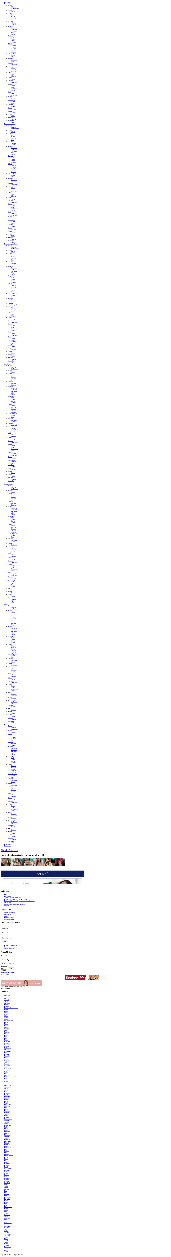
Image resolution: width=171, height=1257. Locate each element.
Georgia (10, 114)
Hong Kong (7, 1141)
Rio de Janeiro (8, 1207)
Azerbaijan (11, 120)
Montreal (6, 1178)
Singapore (7, 1060)
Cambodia (7, 1012)
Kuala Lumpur (8, 1155)
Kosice (13, 61)
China (6, 1016)
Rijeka (13, 90)
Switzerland (7, 1068)
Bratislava (14, 60)
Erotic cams (7, 846)
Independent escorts (9, 124)
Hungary (10, 63)
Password (5, 933)
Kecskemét (7, 1147)
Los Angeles (7, 1157)
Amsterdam (7, 1087)
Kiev (12, 15)
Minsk (13, 12)
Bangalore (7, 1093)
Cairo (5, 1114)
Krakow (13, 48)
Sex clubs (7, 364)
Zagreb (13, 85)
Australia (6, 1000)
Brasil (6, 1011)
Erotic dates (7, 844)
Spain (5, 1067)
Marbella (6, 1170)
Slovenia (10, 80)
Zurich (6, 1251)
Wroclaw (13, 50)
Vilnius (13, 68)
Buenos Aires (8, 1119)
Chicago (6, 1122)
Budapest (14, 64)
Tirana (13, 112)
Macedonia (11, 104)
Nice (5, 1184)
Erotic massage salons (10, 244)
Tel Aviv (6, 1232)
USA (5, 1078)
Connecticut (7, 1125)
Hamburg (7, 1139)
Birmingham (7, 1104)
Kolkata (6, 1151)
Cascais (6, 1117)
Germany (7, 1027)
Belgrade (13, 93)
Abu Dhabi (7, 1085)
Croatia (10, 84)
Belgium (6, 1006)
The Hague (7, 1234)
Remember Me (6, 938)
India (5, 1033)
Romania (10, 26)
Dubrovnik (14, 88)
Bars (5, 724)
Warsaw (13, 45)
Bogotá (6, 1103)
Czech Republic (12, 53)
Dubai (6, 1128)
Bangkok (6, 1095)
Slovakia (10, 58)
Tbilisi (13, 116)
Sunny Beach (8, 1226)
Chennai (6, 1120)
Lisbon (6, 1162)
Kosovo (10, 108)
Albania (10, 111)
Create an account (9, 948)
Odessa (13, 16)
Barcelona (7, 1096)
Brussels (6, 1109)
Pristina (13, 109)
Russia (10, 5)
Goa (5, 1138)
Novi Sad (14, 95)
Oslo (5, 1191)
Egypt (6, 1022)
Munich (6, 1181)
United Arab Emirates (10, 1077)
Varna (13, 39)
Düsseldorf (7, 1135)
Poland (10, 44)
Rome (6, 1205)
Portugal (6, 1054)
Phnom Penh (7, 1197)
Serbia (9, 92)
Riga (12, 74)
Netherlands (7, 1048)
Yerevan (13, 119)
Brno (12, 56)
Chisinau (13, 23)
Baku (12, 122)
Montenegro (11, 100)
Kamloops (7, 1144)
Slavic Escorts (9, 850)
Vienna (6, 1239)
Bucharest (14, 28)
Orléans (6, 1189)
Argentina (7, 995)
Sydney (6, 1227)
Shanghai (7, 1213)
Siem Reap (7, 1215)
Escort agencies (8, 4)
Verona (6, 1240)
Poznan (13, 52)
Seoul (5, 1211)
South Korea (7, 1065)
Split (12, 87)
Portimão (6, 1194)
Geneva (6, 1136)
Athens (6, 1090)
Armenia (10, 117)
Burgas (13, 40)
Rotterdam (7, 1208)
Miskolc (6, 1176)
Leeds (6, 1159)
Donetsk (13, 18)
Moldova (10, 21)
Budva (13, 103)
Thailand (6, 1070)
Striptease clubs (8, 484)
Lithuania (10, 66)
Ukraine (10, 13)
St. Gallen (7, 1224)
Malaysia (6, 1044)
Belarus (10, 10)
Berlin (6, 1099)
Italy (5, 1038)
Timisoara (14, 29)
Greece (6, 1030)
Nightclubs (7, 604)
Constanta (14, 31)
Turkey (6, 1072)
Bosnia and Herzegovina (11, 1008)
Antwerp (6, 1088)
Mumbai (6, 1179)
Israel (5, 1036)
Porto (5, 1195)
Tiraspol (13, 24)
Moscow (13, 7)
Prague (13, 55)
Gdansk (13, 47)
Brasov (13, 34)
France (6, 1025)
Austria (6, 1001)
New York (7, 1183)
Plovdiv (13, 42)
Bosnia (10, 96)
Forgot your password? (10, 945)
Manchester (7, 1168)
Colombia (7, 1017)
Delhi (5, 1127)
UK (5, 1073)
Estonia (10, 77)
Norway (6, 1049)
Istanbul (6, 1143)
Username (5, 928)
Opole (6, 1187)
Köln (5, 1152)
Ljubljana (14, 82)
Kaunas (13, 69)
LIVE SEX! (7, 2)
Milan (6, 1171)
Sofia (12, 37)
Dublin (6, 1130)
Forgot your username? (10, 947)
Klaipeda (13, 71)
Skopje (13, 106)
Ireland (6, 1035)
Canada (6, 1014)
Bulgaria (10, 36)
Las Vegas (7, 1160)
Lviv (12, 20)
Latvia (9, 72)
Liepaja (13, 76)
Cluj (12, 32)
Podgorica (14, 101)
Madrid (6, 1167)
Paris (5, 1192)
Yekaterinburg (8, 1247)
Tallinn (13, 79)
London (6, 1165)
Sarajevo (13, 98)
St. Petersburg (15, 8)
